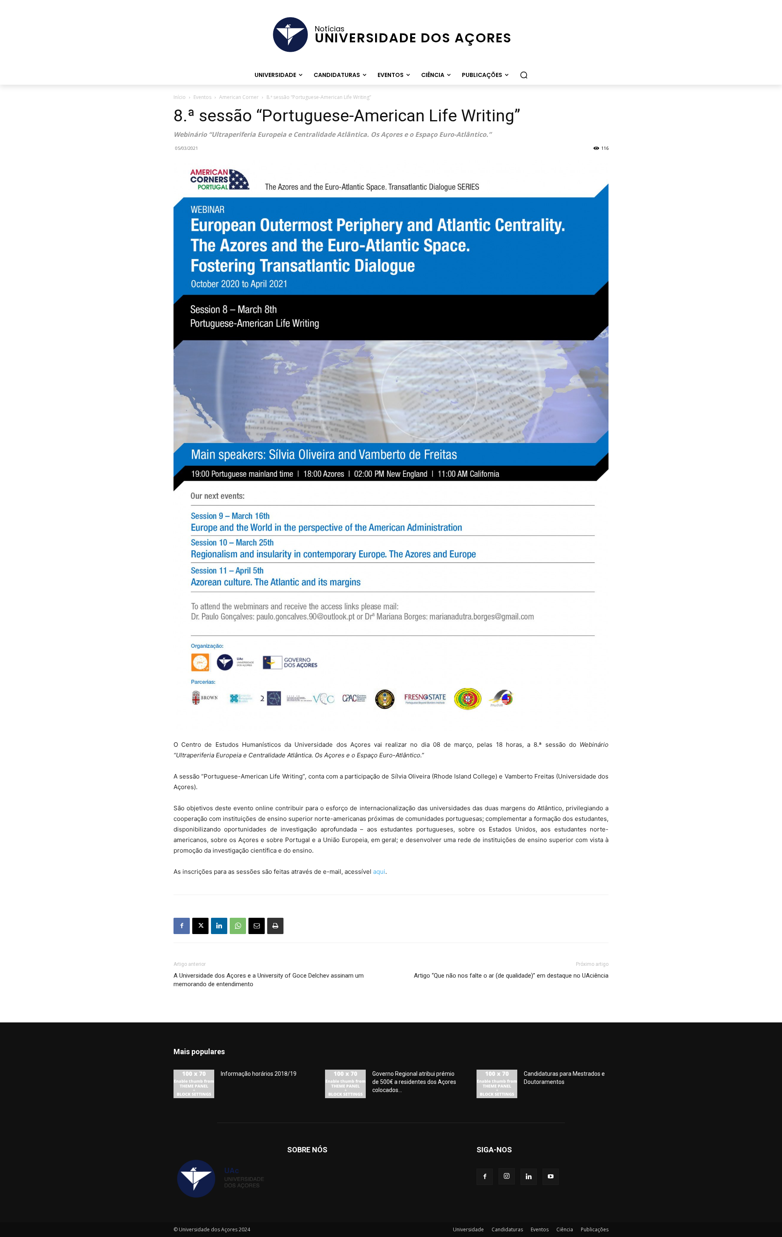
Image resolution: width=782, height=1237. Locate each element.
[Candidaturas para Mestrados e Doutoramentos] (497, 1084)
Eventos (202, 97)
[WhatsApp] (238, 926)
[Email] (256, 926)
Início (180, 97)
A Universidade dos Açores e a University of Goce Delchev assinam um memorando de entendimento (269, 980)
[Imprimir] (275, 926)
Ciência (564, 1229)
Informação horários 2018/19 (259, 1073)
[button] (524, 75)
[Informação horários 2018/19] (194, 1084)
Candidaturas (507, 1229)
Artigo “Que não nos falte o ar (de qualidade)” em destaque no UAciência (511, 975)
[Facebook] (182, 926)
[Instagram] (507, 1176)
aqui (379, 871)
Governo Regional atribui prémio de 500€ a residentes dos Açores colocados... (414, 1081)
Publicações (594, 1229)
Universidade (468, 1229)
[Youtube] (551, 1177)
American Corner (239, 97)
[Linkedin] (219, 926)
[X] (200, 926)
